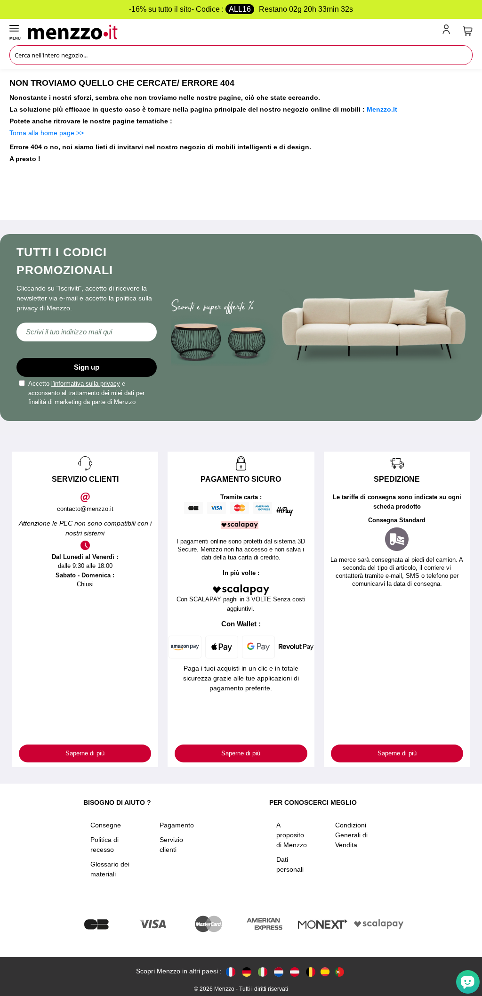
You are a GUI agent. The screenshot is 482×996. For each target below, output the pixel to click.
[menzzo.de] (247, 971)
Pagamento (177, 825)
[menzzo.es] (325, 971)
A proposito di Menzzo (291, 835)
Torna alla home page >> (46, 133)
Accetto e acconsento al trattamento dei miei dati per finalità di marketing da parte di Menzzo (86, 392)
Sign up (86, 367)
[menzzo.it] (263, 971)
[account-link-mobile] (448, 31)
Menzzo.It (382, 109)
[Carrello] (468, 31)
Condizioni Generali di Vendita (351, 835)
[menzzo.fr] (231, 971)
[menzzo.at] (295, 971)
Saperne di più (84, 753)
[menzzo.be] (311, 971)
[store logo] (233, 31)
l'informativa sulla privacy (85, 383)
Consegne (105, 825)
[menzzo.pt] (339, 971)
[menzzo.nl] (279, 971)
